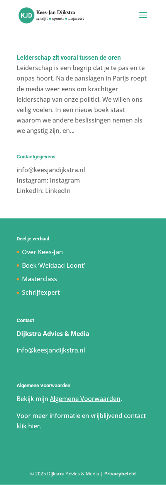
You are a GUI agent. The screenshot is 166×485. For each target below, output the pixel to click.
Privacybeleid (120, 473)
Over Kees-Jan (42, 252)
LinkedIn (58, 190)
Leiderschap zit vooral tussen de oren (69, 57)
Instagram (65, 180)
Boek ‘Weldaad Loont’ (53, 265)
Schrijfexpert (41, 292)
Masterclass (39, 279)
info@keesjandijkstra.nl (51, 170)
